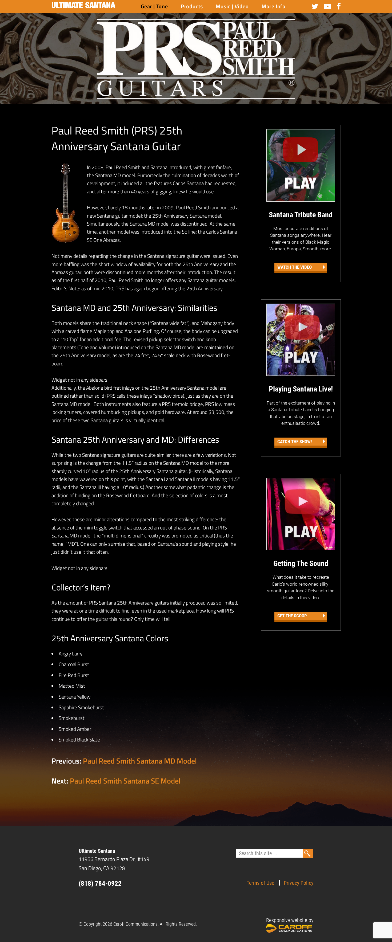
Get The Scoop (292, 615)
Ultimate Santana (83, 6)
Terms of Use (260, 883)
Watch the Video (294, 267)
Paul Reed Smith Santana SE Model (125, 780)
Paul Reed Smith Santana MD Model (140, 760)
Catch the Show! (294, 441)
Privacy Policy (298, 883)
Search (308, 853)
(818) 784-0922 (100, 883)
